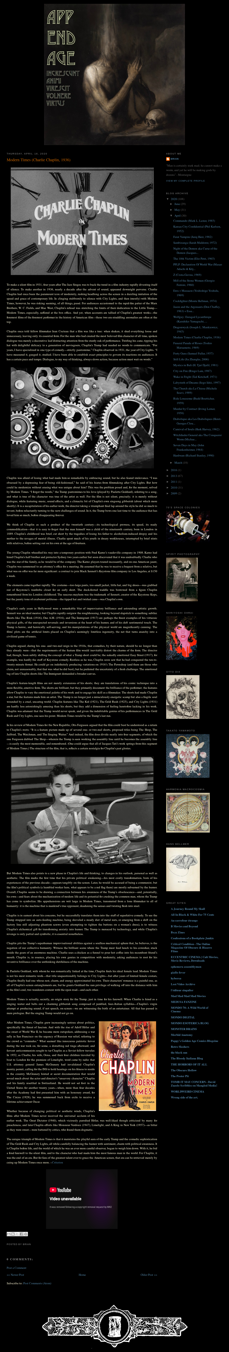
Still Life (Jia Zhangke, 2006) (191, 359)
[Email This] (8, 1234)
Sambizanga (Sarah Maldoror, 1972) (195, 243)
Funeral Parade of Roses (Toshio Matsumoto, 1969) (192, 345)
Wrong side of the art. (184, 1097)
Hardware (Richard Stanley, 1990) (193, 455)
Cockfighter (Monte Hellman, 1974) (195, 301)
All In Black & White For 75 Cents (192, 914)
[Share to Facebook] (21, 1234)
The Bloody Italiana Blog (187, 1058)
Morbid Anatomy (182, 1034)
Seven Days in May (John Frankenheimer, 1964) (188, 447)
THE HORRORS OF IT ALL (189, 1064)
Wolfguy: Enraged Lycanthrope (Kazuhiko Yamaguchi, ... (192, 319)
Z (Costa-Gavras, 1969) (187, 275)
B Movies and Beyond (184, 926)
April (177, 215)
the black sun (179, 1052)
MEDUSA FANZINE (184, 1002)
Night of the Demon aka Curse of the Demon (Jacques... (195, 250)
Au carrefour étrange (184, 920)
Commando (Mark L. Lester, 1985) (194, 221)
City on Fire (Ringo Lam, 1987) (192, 371)
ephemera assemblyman (186, 966)
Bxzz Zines (178, 932)
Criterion (57, 1162)
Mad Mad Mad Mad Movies (188, 996)
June (177, 204)
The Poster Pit (180, 1076)
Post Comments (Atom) (37, 1283)
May (177, 210)
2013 (174, 476)
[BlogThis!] (13, 1234)
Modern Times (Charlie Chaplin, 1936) (38, 159)
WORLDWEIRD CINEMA (187, 1091)
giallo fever (178, 972)
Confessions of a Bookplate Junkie (192, 938)
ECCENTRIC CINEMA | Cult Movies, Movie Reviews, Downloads (194, 959)
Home (82, 1275)
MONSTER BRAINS (184, 1029)
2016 (174, 470)
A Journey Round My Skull (188, 908)
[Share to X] (17, 1234)
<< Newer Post (15, 1275)
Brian (175, 159)
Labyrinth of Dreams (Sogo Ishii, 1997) (197, 382)
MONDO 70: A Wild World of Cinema (189, 1009)
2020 (174, 199)
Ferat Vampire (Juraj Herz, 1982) (192, 237)
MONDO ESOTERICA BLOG (190, 1023)
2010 (174, 487)
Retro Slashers (180, 1046)
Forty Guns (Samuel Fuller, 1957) (193, 353)
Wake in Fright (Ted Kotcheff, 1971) (195, 377)
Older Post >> (149, 1275)
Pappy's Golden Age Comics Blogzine (194, 1041)
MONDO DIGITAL (183, 1017)
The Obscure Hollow (184, 1070)
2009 (174, 493)
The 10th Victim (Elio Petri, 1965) (194, 258)
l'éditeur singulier (182, 990)
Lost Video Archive (183, 984)
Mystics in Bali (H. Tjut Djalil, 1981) (195, 365)
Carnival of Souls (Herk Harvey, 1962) (196, 429)
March (178, 463)
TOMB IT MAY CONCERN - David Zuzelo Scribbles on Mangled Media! (194, 1083)
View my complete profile (185, 181)
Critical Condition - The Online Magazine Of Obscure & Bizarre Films (191, 947)
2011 (174, 482)
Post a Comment (16, 1268)
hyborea (176, 978)
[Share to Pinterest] (25, 1234)
